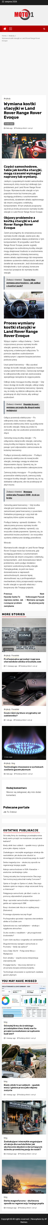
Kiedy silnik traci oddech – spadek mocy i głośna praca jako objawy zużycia (22, 1088)
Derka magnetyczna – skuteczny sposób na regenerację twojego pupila (24, 1202)
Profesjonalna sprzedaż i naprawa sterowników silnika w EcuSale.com (22, 660)
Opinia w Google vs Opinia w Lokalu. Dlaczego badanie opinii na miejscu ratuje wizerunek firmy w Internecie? (23, 886)
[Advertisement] (24, 70)
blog (13, 763)
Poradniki (15, 656)
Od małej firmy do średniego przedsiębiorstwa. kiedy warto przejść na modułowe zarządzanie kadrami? (22, 838)
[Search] (44, 28)
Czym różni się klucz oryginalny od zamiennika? (23, 940)
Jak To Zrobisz (10, 812)
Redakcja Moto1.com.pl (24, 128)
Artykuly (7, 99)
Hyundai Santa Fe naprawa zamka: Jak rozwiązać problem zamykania (13, 600)
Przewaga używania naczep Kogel (17, 914)
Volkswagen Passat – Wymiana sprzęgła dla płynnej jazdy (34, 598)
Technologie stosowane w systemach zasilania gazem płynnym (23, 768)
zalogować (22, 792)
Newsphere (36, 1219)
